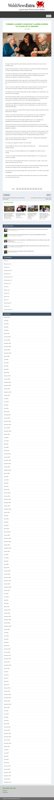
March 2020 (6, 567)
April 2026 (6, 330)
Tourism (6, 306)
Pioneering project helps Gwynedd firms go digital (21, 214)
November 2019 (7, 580)
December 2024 (7, 382)
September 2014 (7, 782)
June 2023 (6, 440)
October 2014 (7, 778)
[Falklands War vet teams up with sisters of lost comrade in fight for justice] (45, 208)
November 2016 (7, 697)
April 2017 (6, 681)
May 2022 (6, 483)
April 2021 (6, 525)
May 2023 (6, 444)
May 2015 (6, 756)
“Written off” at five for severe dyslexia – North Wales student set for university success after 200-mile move (29, 240)
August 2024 (7, 395)
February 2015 (7, 765)
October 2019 (7, 583)
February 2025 (7, 375)
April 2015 (6, 759)
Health (14, 230)
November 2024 (7, 385)
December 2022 (7, 460)
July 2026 (6, 320)
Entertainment (7, 276)
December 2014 (7, 772)
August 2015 (7, 746)
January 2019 (7, 613)
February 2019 (7, 609)
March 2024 (6, 411)
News (17, 230)
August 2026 (7, 317)
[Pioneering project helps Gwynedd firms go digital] (21, 208)
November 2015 (7, 736)
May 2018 (6, 639)
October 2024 (7, 388)
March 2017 (6, 684)
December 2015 (7, 733)
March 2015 (6, 762)
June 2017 (6, 674)
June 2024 (6, 401)
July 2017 (6, 671)
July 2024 (6, 398)
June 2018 (6, 635)
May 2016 (6, 717)
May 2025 (6, 366)
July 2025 (6, 359)
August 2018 (7, 629)
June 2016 (6, 713)
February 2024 (7, 414)
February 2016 (7, 726)
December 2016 (7, 694)
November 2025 (7, 346)
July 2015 (6, 749)
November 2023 (7, 424)
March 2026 (6, 333)
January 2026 (7, 340)
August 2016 (7, 707)
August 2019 (7, 590)
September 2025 (7, 353)
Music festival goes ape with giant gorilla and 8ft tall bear (21, 251)
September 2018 (7, 626)
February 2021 (7, 531)
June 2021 (6, 518)
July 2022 (6, 476)
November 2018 (7, 619)
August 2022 (7, 473)
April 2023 (6, 447)
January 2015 (7, 769)
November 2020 (7, 541)
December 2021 (7, 499)
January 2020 (7, 574)
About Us (5, 790)
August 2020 (7, 551)
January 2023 (7, 457)
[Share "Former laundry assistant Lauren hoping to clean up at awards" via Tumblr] (25, 189)
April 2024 (6, 408)
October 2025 (7, 349)
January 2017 (7, 691)
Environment (7, 280)
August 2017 (7, 668)
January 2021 (7, 535)
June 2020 (6, 557)
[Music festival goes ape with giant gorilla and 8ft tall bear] (5, 252)
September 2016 (7, 704)
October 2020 (7, 544)
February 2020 (7, 570)
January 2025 (7, 379)
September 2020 (7, 548)
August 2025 (7, 356)
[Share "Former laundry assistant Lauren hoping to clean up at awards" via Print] (41, 189)
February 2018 (7, 648)
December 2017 (7, 655)
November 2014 (7, 775)
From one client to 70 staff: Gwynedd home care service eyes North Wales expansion (27, 234)
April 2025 (6, 369)
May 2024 (6, 405)
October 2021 (7, 505)
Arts (14, 252)
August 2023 (7, 434)
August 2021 (7, 512)
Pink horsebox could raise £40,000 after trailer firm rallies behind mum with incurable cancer (28, 245)
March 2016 (6, 723)
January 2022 (7, 496)
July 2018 (6, 632)
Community (6, 270)
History (5, 293)
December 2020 (7, 538)
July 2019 (6, 593)
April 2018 (6, 642)
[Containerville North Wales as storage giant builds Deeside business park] (9, 208)
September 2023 (7, 431)
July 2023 (6, 437)
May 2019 (6, 600)
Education (15, 242)
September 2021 (7, 509)
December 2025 (7, 343)
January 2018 (7, 652)
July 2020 (6, 554)
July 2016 (6, 710)
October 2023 (7, 427)
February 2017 (7, 687)
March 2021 (6, 528)
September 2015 (7, 743)
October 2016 (7, 700)
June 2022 (6, 479)
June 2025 (6, 362)
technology (6, 302)
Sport (5, 299)
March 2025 (6, 372)
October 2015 (7, 739)
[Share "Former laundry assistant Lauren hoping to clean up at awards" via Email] (38, 189)
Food (5, 286)
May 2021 (6, 522)
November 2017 (7, 658)
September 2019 (7, 587)
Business (15, 235)
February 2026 (7, 336)
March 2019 (6, 606)
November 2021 (7, 502)
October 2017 (7, 661)
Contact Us (5, 792)
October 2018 (7, 622)
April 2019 (6, 603)
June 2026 (6, 323)
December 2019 (7, 577)
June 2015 (6, 753)
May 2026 (6, 327)
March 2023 (6, 450)
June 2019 (6, 596)
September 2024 (7, 392)
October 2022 (7, 466)
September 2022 (7, 470)
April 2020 (6, 564)
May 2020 (6, 561)
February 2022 (7, 492)
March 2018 (6, 645)
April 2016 (6, 720)
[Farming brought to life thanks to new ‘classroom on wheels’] (33, 208)
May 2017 (6, 678)
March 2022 (6, 489)
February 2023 (7, 453)
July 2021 (6, 515)
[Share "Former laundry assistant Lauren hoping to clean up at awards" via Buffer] (33, 189)
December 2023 (7, 421)
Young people (7, 309)
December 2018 (7, 616)
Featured (19, 242)
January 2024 (7, 418)
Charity (18, 247)
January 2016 (7, 730)
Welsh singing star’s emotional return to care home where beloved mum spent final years (28, 229)
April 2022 (6, 486)
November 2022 (7, 463)
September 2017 (7, 665)
